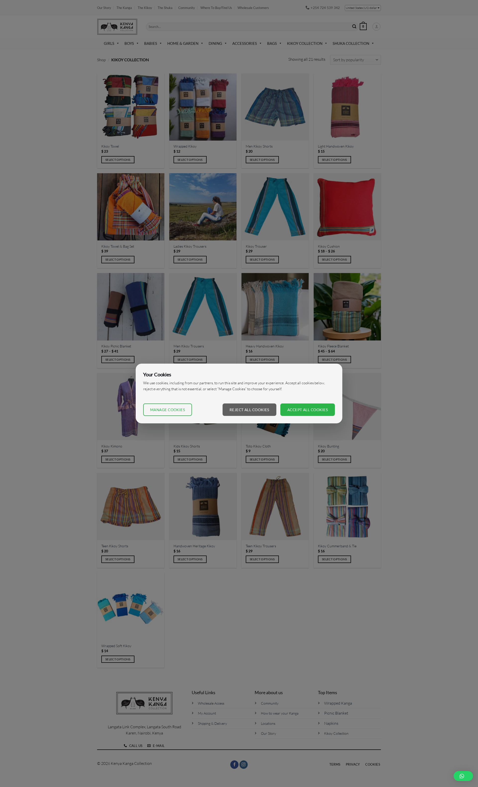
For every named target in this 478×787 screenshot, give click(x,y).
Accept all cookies (307, 409)
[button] (463, 776)
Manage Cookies (167, 409)
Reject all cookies (249, 409)
